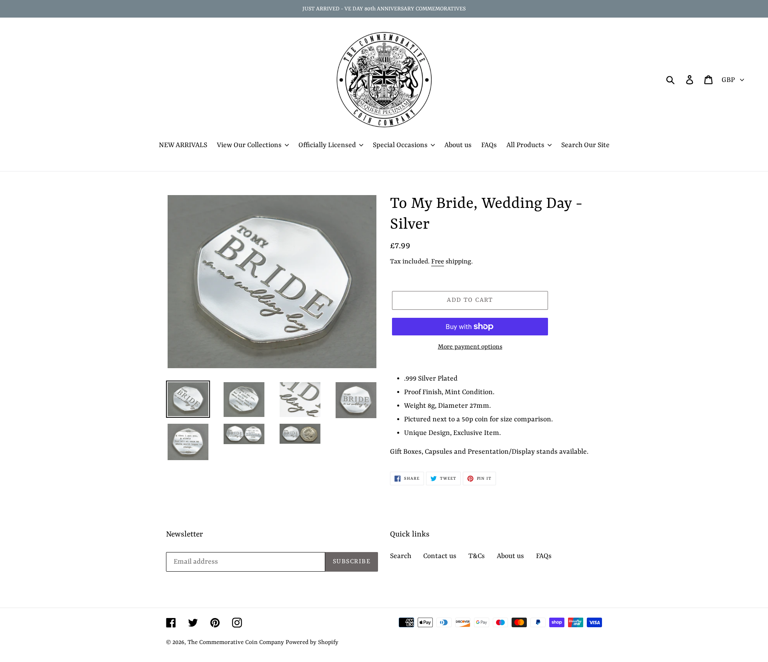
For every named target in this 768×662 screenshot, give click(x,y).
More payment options (470, 347)
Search (400, 556)
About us (510, 556)
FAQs (544, 556)
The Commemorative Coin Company (236, 642)
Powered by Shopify (312, 642)
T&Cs (476, 556)
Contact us (439, 556)
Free (437, 261)
